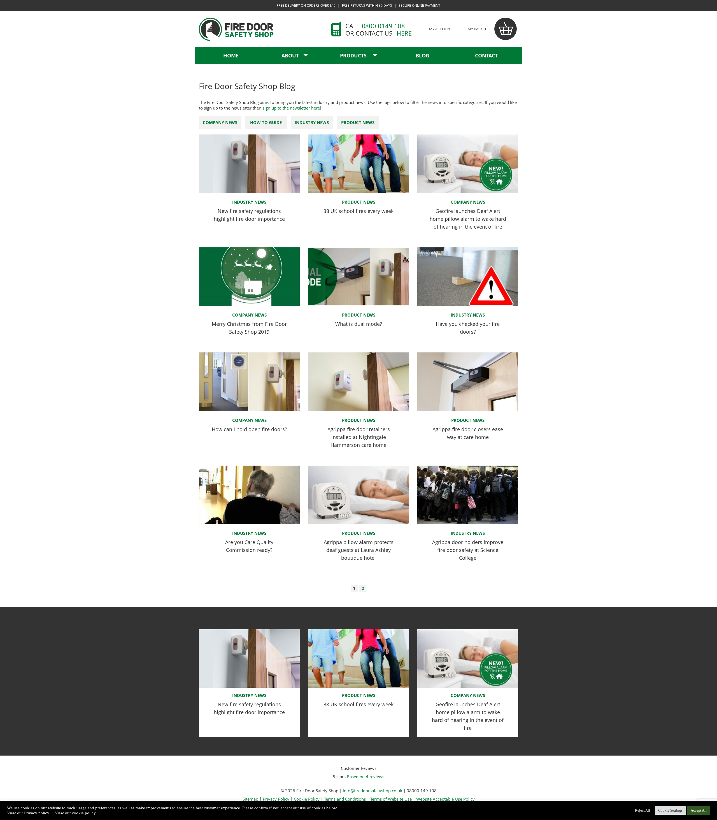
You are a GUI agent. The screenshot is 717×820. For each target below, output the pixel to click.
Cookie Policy (307, 799)
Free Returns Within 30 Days (367, 5)
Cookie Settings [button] (670, 810)
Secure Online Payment (419, 5)
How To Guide (266, 122)
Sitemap (250, 799)
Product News (357, 122)
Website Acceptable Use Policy (445, 799)
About (290, 55)
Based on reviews (365, 776)
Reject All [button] (642, 810)
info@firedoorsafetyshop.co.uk (372, 790)
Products (354, 55)
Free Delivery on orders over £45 (306, 5)
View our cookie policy (75, 813)
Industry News (312, 122)
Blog (422, 55)
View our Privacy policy (28, 813)
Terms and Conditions (345, 799)
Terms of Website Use (391, 799)
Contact (486, 55)
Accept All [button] (699, 810)
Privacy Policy (276, 799)
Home (231, 55)
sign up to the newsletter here (291, 108)
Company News (220, 122)
